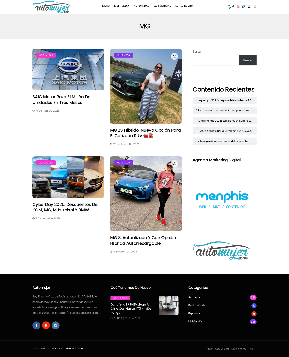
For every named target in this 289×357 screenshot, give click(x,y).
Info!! (252, 348)
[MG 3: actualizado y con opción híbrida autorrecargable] (146, 193)
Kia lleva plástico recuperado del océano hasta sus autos (226, 141)
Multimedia (121, 6)
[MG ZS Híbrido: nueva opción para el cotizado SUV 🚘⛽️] (146, 86)
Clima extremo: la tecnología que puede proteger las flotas (226, 110)
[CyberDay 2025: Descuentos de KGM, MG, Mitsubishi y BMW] (68, 177)
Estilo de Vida (184, 6)
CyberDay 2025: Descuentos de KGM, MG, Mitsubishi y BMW (65, 207)
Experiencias (162, 6)
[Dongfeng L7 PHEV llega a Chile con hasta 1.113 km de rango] (169, 305)
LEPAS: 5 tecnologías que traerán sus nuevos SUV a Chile (226, 130)
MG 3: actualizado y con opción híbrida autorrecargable (143, 240)
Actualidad (141, 6)
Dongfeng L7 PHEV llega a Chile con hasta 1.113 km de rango (226, 100)
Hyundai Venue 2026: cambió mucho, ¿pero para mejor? (226, 120)
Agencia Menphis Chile (69, 348)
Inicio (105, 6)
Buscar (197, 51)
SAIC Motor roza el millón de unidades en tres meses (61, 100)
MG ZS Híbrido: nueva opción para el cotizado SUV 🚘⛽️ (145, 133)
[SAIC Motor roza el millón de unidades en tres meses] (68, 69)
